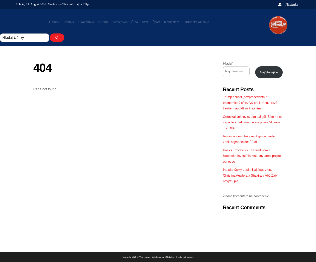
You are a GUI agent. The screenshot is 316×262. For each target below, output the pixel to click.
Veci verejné (144, 257)
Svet (145, 22)
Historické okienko (196, 22)
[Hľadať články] (57, 37)
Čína (134, 22)
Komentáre (171, 22)
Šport (156, 22)
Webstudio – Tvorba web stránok (179, 257)
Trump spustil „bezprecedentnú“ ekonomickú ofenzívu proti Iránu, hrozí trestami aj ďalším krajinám (250, 102)
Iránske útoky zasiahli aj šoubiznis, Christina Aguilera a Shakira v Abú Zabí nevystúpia (250, 175)
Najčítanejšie (269, 72)
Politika (69, 22)
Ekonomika (86, 22)
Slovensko (120, 22)
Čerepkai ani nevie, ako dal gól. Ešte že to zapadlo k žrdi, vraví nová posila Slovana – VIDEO (252, 122)
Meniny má (61, 4)
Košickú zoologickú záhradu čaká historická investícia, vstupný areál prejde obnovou (252, 155)
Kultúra (103, 22)
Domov (54, 22)
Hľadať (228, 63)
